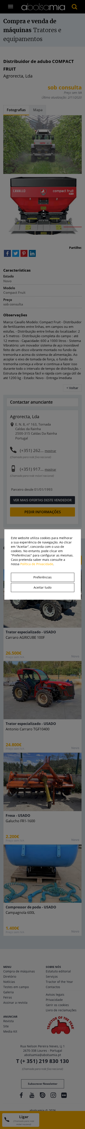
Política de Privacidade (36, 564)
